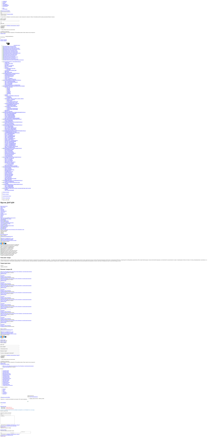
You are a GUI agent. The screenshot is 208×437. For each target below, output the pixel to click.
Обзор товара (2, 218)
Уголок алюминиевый (10, 143)
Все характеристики (4, 234)
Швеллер (7, 71)
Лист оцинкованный (10, 81)
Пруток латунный (9, 162)
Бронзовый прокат (6, 379)
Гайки (8, 89)
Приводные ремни (11, 105)
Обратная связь (3, 406)
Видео (1, 228)
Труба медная (8, 177)
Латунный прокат (13, 54)
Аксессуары (2, 223)
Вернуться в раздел (4, 217)
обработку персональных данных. (13, 25)
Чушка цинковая (9, 121)
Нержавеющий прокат (16, 49)
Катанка (7, 64)
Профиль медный (9, 174)
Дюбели (9, 91)
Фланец (9, 69)
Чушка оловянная (9, 181)
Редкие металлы (13, 57)
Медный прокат (12, 55)
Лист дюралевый (9, 137)
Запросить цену (10, 435)
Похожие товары (3, 225)
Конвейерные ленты (12, 104)
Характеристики (3, 222)
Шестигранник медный (10, 178)
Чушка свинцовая (9, 187)
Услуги (4, 2)
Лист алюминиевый (10, 136)
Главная (5, 1)
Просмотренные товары (4, 364)
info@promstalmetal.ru (9, 36)
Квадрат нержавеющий (10, 113)
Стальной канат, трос (12, 102)
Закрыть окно (2, 33)
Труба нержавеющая (10, 117)
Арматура (7, 62)
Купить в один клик (12, 425)
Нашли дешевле (10, 239)
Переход (9, 96)
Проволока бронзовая (10, 153)
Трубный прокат (13, 46)
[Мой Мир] (4, 243)
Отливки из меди (9, 171)
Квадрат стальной (9, 65)
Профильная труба (9, 75)
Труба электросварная (10, 79)
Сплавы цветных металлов (19, 59)
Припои (9, 107)
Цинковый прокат (13, 50)
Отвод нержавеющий (10, 116)
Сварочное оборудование (11, 106)
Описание (2, 221)
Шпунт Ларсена (8, 111)
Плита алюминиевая (10, 138)
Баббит (6, 189)
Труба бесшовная (9, 76)
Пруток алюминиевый (10, 141)
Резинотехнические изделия (12, 103)
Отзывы (1, 224)
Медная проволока (9, 169)
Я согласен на (11, 25)
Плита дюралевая (9, 139)
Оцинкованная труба (10, 74)
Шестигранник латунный (11, 165)
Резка (4, 3)
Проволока (9, 100)
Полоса (6, 67)
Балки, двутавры (9, 63)
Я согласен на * (11, 424)
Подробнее (2, 275)
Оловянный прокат (14, 56)
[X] (5, 243)
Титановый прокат (14, 51)
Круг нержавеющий (9, 114)
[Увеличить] (12, 229)
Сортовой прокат (17, 45)
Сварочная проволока (12, 108)
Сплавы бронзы (8, 155)
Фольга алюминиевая (10, 144)
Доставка (5, 4)
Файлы (1, 227)
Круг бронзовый (9, 150)
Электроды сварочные (12, 109)
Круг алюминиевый (10, 133)
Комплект (2, 220)
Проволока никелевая (10, 128)
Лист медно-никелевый (10, 127)
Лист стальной (8, 84)
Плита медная (8, 172)
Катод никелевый (9, 126)
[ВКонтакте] (1, 243)
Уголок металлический (10, 70)
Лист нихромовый (9, 190)
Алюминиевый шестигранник (12, 132)
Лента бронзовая (9, 151)
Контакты (5, 6)
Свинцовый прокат (14, 58)
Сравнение (9, 276)
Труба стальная (8, 78)
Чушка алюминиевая (10, 145)
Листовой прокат (13, 47)
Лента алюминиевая (10, 135)
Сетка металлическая (12, 101)
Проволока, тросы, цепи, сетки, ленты (14, 98)
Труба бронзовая (9, 156)
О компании (6, 5)
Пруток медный (8, 175)
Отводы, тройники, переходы (12, 95)
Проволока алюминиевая (11, 140)
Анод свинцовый (9, 185)
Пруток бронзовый (9, 154)
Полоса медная (8, 173)
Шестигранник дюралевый (11, 146)
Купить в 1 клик (10, 238)
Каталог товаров (3, 39)
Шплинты (7, 110)
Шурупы (9, 93)
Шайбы (8, 92)
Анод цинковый (9, 120)
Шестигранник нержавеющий (12, 118)
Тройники (9, 97)
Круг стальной (8, 66)
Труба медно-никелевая (11, 129)
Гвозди (8, 90)
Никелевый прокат (6, 377)
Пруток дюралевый (9, 142)
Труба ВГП (7, 77)
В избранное (2, 277)
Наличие (2, 226)
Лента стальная (11, 99)
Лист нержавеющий (10, 115)
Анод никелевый (9, 125)
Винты (8, 88)
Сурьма (6, 183)
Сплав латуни (10, 163)
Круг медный (8, 167)
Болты (8, 87)
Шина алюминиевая (10, 147)
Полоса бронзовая (9, 152)
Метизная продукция (15, 48)
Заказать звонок (10, 14)
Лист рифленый (8, 83)
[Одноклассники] (2, 243)
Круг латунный (8, 159)
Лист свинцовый (9, 186)
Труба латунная (9, 164)
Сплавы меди (8, 176)
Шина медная (8, 179)
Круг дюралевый (9, 134)
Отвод (6, 94)
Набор (1, 219)
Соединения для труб (10, 68)
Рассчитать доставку (12, 240)
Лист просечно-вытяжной (11, 82)
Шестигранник (8, 72)
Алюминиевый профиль (11, 131)
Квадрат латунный (9, 158)
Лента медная (8, 168)
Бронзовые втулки (9, 149)
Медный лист (8, 170)
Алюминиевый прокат (7, 378)
